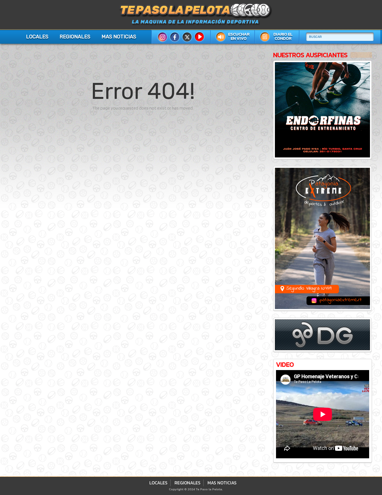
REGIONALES (75, 37)
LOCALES (37, 37)
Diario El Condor (283, 36)
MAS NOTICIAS (119, 37)
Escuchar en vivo (238, 36)
